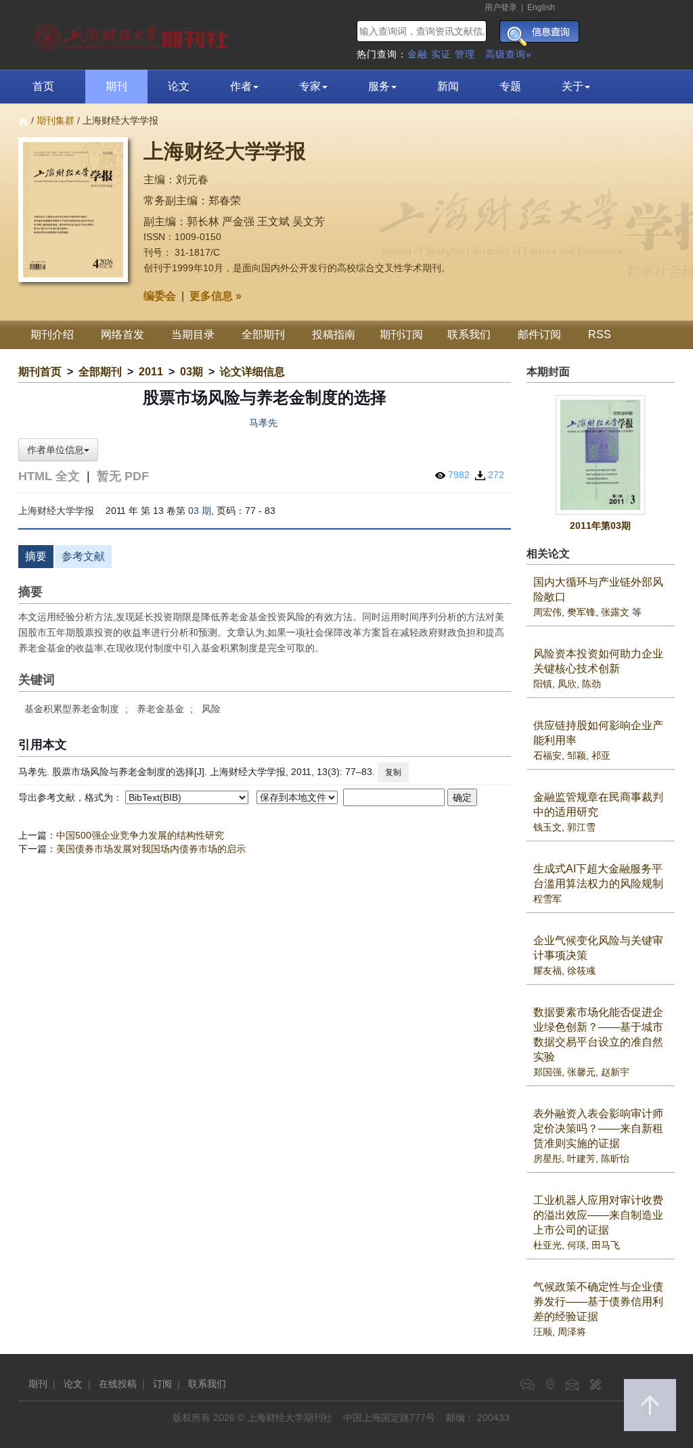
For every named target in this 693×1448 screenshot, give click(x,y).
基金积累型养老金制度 (71, 708)
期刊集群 (55, 120)
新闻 (448, 86)
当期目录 (193, 334)
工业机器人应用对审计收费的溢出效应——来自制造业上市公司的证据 (598, 1215)
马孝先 (263, 422)
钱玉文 (547, 827)
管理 (465, 54)
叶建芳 (581, 1158)
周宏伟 (547, 612)
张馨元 (581, 1072)
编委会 (159, 296)
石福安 (547, 755)
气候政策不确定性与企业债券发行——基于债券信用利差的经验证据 (598, 1301)
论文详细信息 (252, 371)
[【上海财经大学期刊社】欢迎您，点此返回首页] (133, 33)
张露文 (615, 612)
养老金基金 (160, 708)
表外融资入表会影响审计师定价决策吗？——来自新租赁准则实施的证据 (598, 1128)
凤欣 (567, 683)
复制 (393, 772)
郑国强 (547, 1072)
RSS (599, 334)
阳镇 (542, 683)
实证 (441, 54)
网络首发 (122, 334)
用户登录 (501, 7)
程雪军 (547, 898)
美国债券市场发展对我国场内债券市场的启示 (151, 848)
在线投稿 (118, 1383)
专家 (310, 86)
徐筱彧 (581, 970)
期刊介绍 (52, 334)
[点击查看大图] (601, 455)
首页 (43, 86)
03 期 (199, 510)
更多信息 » (215, 296)
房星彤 (547, 1158)
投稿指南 (333, 334)
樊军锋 (581, 612)
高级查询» (508, 54)
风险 (211, 708)
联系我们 (469, 334)
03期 (191, 371)
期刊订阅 (401, 334)
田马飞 (605, 1245)
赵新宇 (615, 1072)
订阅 (162, 1383)
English (541, 7)
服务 (379, 86)
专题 (510, 86)
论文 (178, 86)
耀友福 (547, 970)
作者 (241, 86)
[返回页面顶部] (650, 1405)
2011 (151, 371)
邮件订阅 (539, 334)
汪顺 (542, 1331)
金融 (417, 54)
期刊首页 (40, 371)
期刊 (116, 86)
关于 (572, 86)
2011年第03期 (600, 525)
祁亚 (600, 755)
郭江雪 (581, 827)
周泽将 (572, 1331)
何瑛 (576, 1245)
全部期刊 (263, 334)
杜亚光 (547, 1245)
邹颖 (576, 755)
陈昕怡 (615, 1158)
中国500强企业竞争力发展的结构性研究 (140, 835)
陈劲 (591, 683)
